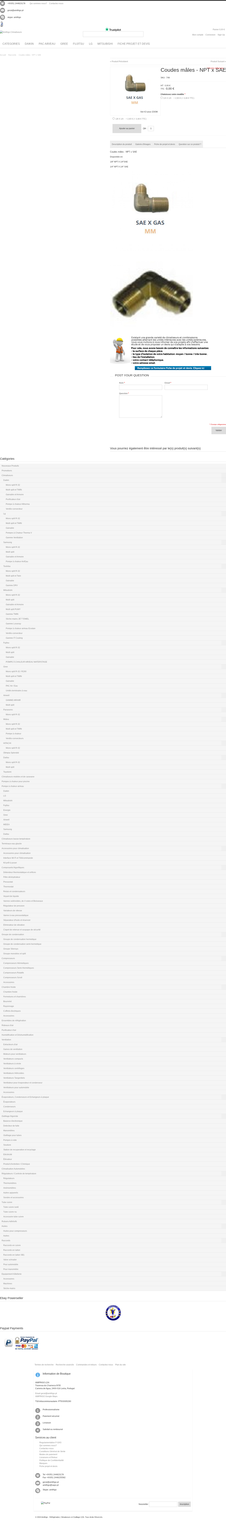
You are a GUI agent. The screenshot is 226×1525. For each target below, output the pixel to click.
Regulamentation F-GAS (50, 1442)
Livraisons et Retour (48, 1457)
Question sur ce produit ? (190, 144)
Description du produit (122, 144)
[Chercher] (141, 34)
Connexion (210, 35)
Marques (43, 1463)
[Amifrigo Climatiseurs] (11, 32)
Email (167, 383)
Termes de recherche (44, 1365)
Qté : (145, 128)
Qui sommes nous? (38, 3)
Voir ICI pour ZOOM (149, 112)
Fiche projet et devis (48, 1466)
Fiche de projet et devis (164, 144)
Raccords (12, 55)
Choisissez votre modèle (173, 94)
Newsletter (143, 1504)
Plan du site (120, 1365)
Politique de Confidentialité (51, 1460)
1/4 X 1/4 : (178, 98)
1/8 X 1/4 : (130, 119)
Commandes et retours (86, 1365)
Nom (121, 383)
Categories (11, 43)
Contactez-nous (56, 3)
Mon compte (197, 35)
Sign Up (221, 35)
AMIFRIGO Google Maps (46, 1396)
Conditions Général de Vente (52, 1451)
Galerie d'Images (143, 144)
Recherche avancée (65, 1365)
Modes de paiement (48, 1454)
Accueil (3, 55)
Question (123, 393)
